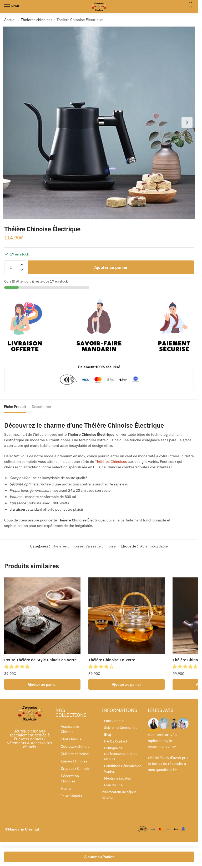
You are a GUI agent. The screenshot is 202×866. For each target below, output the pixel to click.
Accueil (10, 19)
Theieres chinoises (36, 19)
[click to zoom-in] (99, 123)
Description (41, 406)
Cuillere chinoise (75, 753)
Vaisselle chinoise (100, 546)
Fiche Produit (15, 406)
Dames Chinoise (74, 761)
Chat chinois (71, 739)
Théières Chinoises (111, 461)
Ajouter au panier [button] (42, 684)
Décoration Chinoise (70, 778)
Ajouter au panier (111, 267)
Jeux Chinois (71, 795)
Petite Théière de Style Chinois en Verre (40, 659)
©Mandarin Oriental (22, 829)
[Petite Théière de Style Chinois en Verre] (42, 615)
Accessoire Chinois (70, 729)
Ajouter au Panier (99, 856)
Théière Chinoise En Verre (111, 659)
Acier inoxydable (154, 546)
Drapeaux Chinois (75, 768)
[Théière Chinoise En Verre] (126, 615)
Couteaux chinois (75, 746)
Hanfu (66, 788)
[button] (17, 666)
